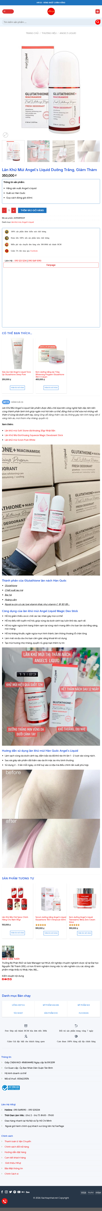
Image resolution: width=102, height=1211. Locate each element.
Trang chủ (32, 33)
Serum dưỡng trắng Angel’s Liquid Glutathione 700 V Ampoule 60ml (50, 918)
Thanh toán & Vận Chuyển (18, 1141)
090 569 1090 (34, 260)
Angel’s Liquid (68, 33)
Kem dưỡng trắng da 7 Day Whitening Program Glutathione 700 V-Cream (50, 374)
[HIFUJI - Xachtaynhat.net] (51, 11)
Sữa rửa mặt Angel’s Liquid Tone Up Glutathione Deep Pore (16, 373)
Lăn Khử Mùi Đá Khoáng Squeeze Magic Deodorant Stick (34, 435)
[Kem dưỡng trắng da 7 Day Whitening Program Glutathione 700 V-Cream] (51, 353)
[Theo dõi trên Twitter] (10, 1192)
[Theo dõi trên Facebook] (2, 1192)
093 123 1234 (20, 260)
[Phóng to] (5, 135)
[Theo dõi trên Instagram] (6, 1192)
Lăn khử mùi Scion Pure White (20, 439)
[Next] (94, 88)
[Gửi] (97, 22)
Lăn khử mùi (16, 222)
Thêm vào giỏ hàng (32, 210)
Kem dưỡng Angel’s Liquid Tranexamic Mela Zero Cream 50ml (82, 919)
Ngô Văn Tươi (11, 958)
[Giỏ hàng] (97, 11)
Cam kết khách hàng (15, 1157)
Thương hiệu (49, 33)
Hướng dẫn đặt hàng (15, 1152)
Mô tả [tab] (6, 402)
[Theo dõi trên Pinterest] (14, 1192)
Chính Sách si (11, 1173)
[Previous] (7, 88)
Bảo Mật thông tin (14, 1168)
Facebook (34, 251)
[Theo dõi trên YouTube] (19, 1192)
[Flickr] (23, 1192)
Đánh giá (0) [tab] (17, 402)
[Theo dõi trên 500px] (27, 1192)
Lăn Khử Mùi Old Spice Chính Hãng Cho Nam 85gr (15, 918)
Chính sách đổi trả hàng (17, 1146)
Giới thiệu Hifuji (13, 1163)
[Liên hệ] (5, 1201)
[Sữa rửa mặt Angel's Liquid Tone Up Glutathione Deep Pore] (17, 353)
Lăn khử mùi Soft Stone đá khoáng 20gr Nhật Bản (30, 430)
